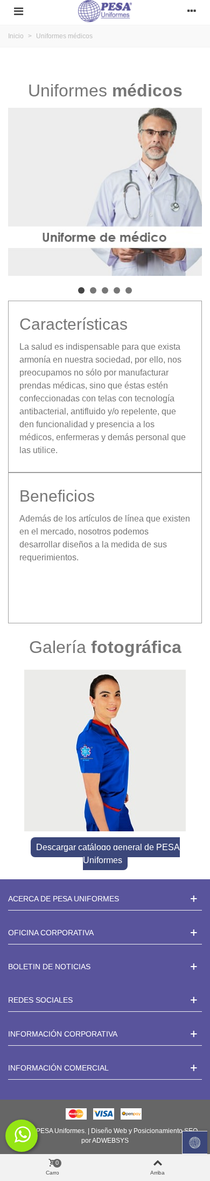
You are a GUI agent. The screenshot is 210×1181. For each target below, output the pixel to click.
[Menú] (18, 11)
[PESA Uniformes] (105, 11)
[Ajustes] (191, 11)
